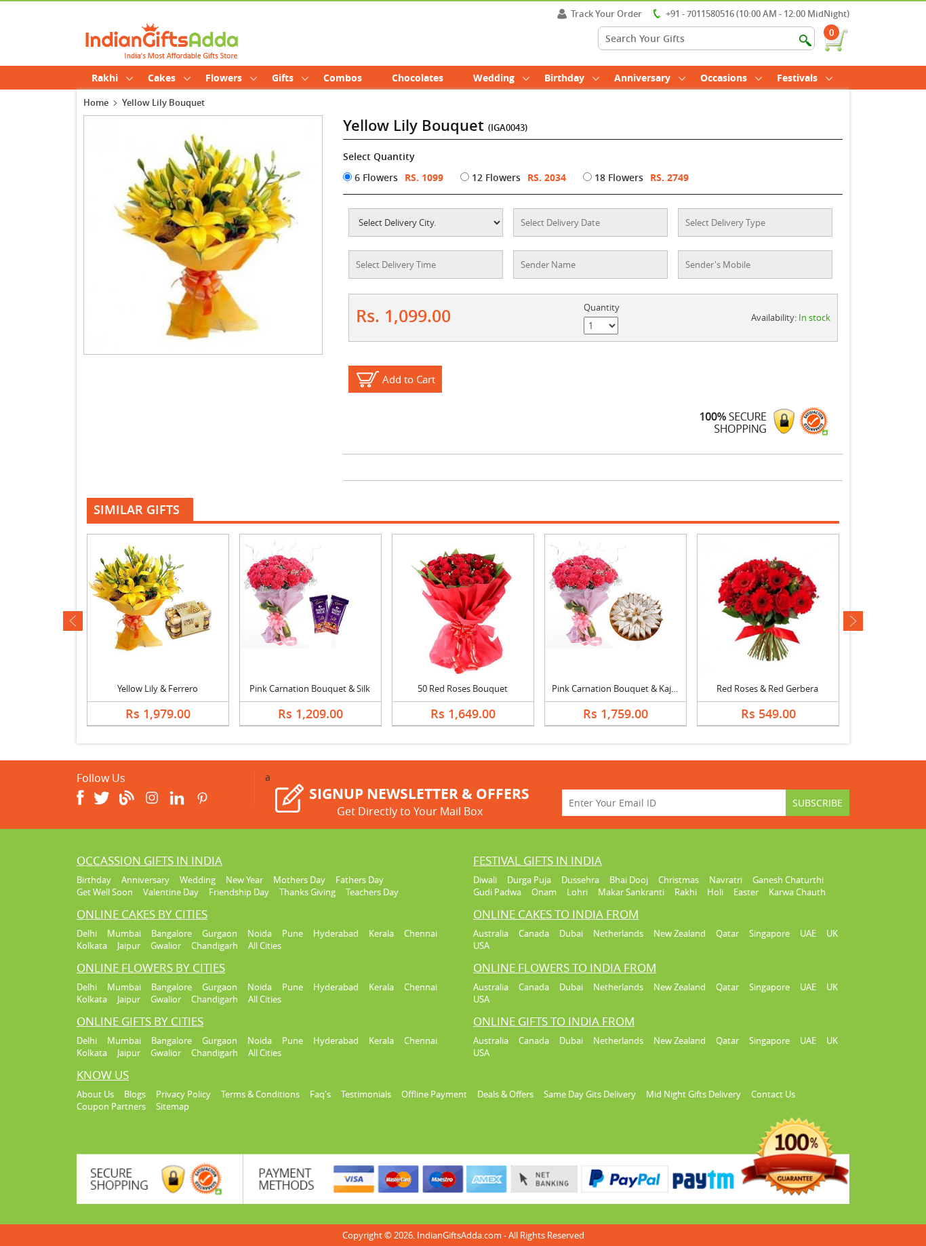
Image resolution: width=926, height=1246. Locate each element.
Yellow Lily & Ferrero (157, 688)
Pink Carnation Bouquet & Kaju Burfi (625, 688)
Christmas (678, 880)
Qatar (727, 933)
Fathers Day (360, 880)
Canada (534, 933)
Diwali (485, 880)
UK (832, 933)
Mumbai (124, 933)
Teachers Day (372, 892)
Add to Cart (408, 379)
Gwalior (165, 945)
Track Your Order (606, 13)
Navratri (725, 880)
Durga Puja (529, 880)
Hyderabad (336, 933)
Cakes (162, 77)
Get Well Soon (105, 892)
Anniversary (642, 77)
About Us (95, 1094)
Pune (292, 933)
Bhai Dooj (628, 880)
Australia (490, 933)
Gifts (283, 77)
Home (95, 102)
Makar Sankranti (631, 892)
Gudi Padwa (497, 892)
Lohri (577, 892)
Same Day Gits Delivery (590, 1094)
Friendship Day (239, 892)
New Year (244, 880)
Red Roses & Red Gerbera (767, 688)
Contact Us (773, 1094)
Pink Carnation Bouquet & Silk (309, 688)
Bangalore (171, 933)
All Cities (264, 945)
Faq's (320, 1094)
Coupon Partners (111, 1106)
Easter (746, 892)
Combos (342, 77)
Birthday (564, 77)
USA (481, 945)
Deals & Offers (505, 1094)
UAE (808, 933)
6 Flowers (375, 177)
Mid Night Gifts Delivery (693, 1094)
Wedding (494, 77)
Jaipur (128, 945)
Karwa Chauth (797, 892)
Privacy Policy (183, 1094)
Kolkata (92, 945)
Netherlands (618, 933)
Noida (259, 933)
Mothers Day (299, 880)
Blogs (135, 1094)
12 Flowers (495, 177)
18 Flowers (617, 177)
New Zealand (679, 933)
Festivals (797, 77)
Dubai (571, 933)
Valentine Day (171, 892)
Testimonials (366, 1094)
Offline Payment (434, 1094)
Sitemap (172, 1106)
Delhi (87, 933)
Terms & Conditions (260, 1094)
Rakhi (105, 77)
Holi (715, 892)
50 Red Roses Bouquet (463, 688)
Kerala (381, 933)
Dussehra (580, 880)
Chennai (420, 933)
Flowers (223, 77)
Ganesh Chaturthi (788, 880)
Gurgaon (219, 933)
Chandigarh (214, 945)
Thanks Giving (307, 892)
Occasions (723, 77)
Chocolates (417, 77)
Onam (544, 892)
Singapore (769, 933)
